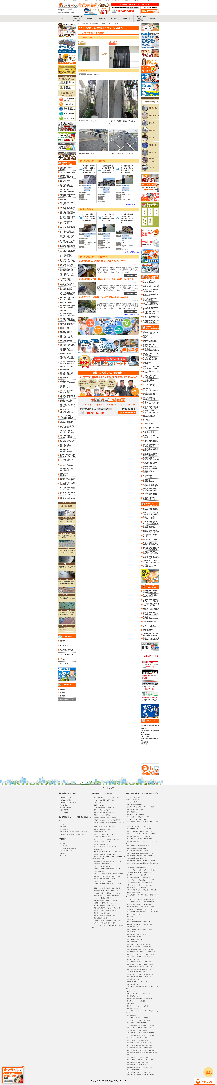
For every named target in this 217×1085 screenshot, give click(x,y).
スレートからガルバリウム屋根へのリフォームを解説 (151, 286)
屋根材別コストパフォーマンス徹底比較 (67, 381)
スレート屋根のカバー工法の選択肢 (151, 371)
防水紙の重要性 (64, 370)
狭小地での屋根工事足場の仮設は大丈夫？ (150, 416)
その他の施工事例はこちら (132, 204)
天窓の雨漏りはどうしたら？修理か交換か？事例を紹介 (142, 890)
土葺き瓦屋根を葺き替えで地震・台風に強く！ (67, 265)
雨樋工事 (152, 130)
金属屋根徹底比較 (132, 1015)
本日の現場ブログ (65, 829)
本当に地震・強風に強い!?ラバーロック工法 (139, 1043)
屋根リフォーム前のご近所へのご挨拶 (149, 517)
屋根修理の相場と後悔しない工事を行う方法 (150, 341)
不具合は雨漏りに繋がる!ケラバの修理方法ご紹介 (67, 208)
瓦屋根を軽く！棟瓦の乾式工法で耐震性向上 (139, 946)
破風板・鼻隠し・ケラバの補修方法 (136, 887)
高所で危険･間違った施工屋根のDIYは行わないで (67, 441)
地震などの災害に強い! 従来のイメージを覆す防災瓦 (141, 951)
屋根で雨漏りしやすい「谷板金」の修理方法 (66, 349)
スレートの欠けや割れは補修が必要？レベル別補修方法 (142, 870)
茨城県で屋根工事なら (66, 650)
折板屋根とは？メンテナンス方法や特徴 (150, 389)
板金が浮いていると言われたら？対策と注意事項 (151, 548)
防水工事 (152, 137)
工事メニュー (127, 18)
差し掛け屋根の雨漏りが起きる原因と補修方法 (67, 324)
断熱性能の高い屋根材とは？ (64, 474)
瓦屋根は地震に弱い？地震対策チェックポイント (151, 458)
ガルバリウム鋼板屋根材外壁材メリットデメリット (151, 317)
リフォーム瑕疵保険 (65, 807)
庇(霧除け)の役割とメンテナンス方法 (65, 279)
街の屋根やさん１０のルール (68, 802)
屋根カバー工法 (154, 115)
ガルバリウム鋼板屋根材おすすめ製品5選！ (150, 308)
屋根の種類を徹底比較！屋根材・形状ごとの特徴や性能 (142, 860)
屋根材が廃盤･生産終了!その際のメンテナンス (67, 400)
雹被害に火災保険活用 (133, 1069)
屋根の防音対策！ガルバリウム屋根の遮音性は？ (151, 321)
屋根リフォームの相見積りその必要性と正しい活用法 (151, 513)
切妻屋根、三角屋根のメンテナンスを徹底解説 (67, 319)
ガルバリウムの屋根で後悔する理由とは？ (66, 422)
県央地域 (62, 692)
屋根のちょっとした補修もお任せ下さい (104, 812)
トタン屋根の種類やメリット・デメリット (150, 385)
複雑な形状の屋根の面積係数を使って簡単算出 (67, 306)
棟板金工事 (152, 152)
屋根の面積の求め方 (66, 302)
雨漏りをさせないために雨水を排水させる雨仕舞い (140, 1050)
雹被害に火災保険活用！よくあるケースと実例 (150, 493)
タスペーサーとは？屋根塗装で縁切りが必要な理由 (140, 899)
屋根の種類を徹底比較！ (147, 363)
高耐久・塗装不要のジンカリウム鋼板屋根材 (67, 436)
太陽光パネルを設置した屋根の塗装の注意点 (150, 394)
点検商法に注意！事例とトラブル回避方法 (105, 817)
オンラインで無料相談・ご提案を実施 (104, 800)
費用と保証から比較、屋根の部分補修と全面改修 (151, 349)
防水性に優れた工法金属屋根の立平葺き (66, 288)
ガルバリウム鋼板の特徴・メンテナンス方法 (139, 961)
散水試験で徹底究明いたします (102, 829)
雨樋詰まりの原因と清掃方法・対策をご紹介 (105, 910)
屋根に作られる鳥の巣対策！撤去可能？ (150, 617)
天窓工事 (152, 167)
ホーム (64, 18)
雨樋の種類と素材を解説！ (101, 918)
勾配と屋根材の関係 (66, 341)
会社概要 (152, 18)
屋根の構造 (63, 199)
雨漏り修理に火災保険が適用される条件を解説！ (150, 489)
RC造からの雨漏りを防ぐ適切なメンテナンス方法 (67, 455)
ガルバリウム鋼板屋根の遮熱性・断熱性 (150, 299)
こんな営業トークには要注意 (150, 535)
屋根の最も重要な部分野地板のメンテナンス (66, 373)
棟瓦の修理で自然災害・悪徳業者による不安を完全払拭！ (142, 911)
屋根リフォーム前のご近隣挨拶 (102, 815)
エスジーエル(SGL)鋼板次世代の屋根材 (67, 426)
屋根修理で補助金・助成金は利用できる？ (150, 498)
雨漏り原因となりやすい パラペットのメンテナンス (107, 890)
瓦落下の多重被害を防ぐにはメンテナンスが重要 (150, 441)
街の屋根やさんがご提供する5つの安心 (76, 18)
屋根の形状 (63, 310)
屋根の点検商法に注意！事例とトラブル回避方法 (150, 543)
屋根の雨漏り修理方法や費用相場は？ (67, 450)
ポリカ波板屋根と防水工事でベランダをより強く (151, 604)
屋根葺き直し (153, 145)
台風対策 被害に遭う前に (100, 832)
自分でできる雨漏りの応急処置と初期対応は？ (150, 485)
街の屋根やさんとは (65, 797)
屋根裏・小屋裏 (64, 328)
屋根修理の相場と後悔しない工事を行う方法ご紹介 (107, 861)
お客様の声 (102, 18)
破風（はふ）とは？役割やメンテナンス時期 (67, 498)
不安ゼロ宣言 (63, 805)
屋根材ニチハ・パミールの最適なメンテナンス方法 (151, 402)
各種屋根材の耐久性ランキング (135, 1008)
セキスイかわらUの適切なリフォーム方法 (138, 817)
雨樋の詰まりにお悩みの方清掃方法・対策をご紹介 (151, 609)
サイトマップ (64, 663)
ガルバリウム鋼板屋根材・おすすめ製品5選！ (139, 836)
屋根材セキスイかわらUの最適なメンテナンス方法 (151, 407)
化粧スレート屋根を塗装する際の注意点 (149, 398)
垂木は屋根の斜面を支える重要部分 (103, 881)
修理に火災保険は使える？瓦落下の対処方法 (151, 445)
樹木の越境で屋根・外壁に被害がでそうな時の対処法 (151, 557)
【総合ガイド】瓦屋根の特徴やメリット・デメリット (141, 858)
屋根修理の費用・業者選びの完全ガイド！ (67, 176)
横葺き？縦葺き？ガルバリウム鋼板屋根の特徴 (151, 312)
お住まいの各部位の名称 (67, 172)
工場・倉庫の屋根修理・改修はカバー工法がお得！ (151, 600)
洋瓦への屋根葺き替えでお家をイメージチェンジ (67, 405)
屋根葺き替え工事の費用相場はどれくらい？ (150, 345)
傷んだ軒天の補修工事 (133, 984)
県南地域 (62, 689)
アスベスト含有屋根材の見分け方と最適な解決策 (67, 362)
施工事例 (89, 18)
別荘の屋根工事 (148, 630)
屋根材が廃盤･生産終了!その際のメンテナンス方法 (140, 906)
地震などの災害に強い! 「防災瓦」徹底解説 (150, 463)
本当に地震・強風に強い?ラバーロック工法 (68, 298)
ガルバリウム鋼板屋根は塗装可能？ (150, 294)
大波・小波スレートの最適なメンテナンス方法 (67, 274)
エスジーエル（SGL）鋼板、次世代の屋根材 (139, 1020)
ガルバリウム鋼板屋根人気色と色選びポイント (150, 303)
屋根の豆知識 (64, 378)
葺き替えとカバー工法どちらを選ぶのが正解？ (150, 358)
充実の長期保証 (64, 810)
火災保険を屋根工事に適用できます (103, 837)
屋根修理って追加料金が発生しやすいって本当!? (150, 552)
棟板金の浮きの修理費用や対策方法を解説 (67, 195)
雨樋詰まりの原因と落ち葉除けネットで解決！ (151, 613)
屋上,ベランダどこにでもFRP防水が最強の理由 (67, 241)
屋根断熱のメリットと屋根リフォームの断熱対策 (67, 479)
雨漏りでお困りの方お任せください (103, 810)
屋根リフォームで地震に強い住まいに (104, 834)
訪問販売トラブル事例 (150, 539)
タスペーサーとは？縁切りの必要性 (66, 222)
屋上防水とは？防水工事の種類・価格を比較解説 (67, 246)
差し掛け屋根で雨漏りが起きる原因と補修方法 (139, 1047)
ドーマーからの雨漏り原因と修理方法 (66, 464)
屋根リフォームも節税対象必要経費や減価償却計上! (151, 638)
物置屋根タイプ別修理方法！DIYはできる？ (150, 591)
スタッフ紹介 (64, 645)
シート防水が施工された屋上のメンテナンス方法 (67, 231)
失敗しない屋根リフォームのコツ (150, 336)
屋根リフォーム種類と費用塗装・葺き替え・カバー (151, 367)
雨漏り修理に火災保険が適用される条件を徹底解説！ (141, 1074)
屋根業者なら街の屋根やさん (68, 848)
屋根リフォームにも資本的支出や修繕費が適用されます (108, 873)
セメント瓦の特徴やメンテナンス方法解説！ (67, 255)
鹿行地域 (62, 696)
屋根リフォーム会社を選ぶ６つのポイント (151, 428)
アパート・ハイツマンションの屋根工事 (150, 626)
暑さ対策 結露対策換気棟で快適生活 (66, 332)
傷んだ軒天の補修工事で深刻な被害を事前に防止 (67, 217)
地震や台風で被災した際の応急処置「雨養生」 (67, 293)
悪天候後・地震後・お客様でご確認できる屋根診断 (140, 807)
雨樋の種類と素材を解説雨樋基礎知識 (67, 483)
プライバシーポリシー (66, 654)
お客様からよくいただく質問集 (135, 814)
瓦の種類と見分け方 (66, 353)
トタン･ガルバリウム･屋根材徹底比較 (66, 417)
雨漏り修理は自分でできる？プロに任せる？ (67, 185)
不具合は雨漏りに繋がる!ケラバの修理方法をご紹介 (141, 901)
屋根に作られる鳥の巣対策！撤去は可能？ (105, 915)
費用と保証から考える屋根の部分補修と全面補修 (107, 876)
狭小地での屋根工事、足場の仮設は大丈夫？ (139, 828)
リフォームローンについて (101, 871)
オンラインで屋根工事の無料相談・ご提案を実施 (150, 509)
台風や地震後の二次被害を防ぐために (150, 449)
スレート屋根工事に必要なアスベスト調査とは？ (67, 488)
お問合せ (62, 659)
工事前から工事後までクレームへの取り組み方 (150, 522)
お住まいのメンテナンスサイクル (136, 991)
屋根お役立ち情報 (148, 432)
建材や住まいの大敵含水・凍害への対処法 (66, 336)
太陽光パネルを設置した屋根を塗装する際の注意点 (107, 920)
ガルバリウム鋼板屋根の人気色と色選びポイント (140, 853)
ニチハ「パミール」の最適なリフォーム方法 (139, 819)
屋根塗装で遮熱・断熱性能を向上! (150, 480)
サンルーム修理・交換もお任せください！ (150, 595)
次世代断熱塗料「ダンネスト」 (148, 476)
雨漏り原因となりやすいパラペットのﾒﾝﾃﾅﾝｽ (67, 236)
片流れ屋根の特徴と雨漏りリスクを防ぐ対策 (67, 314)
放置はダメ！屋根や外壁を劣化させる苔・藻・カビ (140, 1035)
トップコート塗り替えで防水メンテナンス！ (67, 493)
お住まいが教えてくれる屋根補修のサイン (150, 354)
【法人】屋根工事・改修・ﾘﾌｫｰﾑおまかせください (151, 634)
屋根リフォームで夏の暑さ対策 (102, 842)
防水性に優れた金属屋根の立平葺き (136, 1022)
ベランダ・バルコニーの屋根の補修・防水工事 (106, 839)
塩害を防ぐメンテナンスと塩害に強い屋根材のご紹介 (141, 1032)
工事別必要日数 (148, 423)
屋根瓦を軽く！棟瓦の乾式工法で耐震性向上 (150, 454)
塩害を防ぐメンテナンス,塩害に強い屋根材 (67, 391)
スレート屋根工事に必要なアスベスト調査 (138, 956)
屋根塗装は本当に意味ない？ (65, 181)
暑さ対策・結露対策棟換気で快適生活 (137, 934)
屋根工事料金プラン (99, 805)
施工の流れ (114, 18)
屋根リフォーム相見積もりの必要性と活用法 (105, 866)
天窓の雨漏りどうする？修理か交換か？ (67, 469)
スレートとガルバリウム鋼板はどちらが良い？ (150, 281)
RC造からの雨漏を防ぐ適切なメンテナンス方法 (140, 966)
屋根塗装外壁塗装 (152, 160)
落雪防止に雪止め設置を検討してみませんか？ (106, 900)
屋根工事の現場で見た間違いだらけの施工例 (150, 467)
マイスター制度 (64, 812)
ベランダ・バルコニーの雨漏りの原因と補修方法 (67, 250)
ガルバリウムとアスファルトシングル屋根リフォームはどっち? (68, 411)
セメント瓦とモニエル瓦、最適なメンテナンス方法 (140, 880)
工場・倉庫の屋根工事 (150, 621)
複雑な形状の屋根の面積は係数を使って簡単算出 (140, 929)
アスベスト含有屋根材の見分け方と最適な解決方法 (140, 954)
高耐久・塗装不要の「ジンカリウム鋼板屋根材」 (140, 964)
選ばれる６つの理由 (65, 800)
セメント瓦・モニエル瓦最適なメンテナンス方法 (67, 260)
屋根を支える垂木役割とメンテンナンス (66, 445)
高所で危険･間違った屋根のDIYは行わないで (139, 969)
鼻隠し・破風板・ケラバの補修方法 (67, 203)
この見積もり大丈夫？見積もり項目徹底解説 (150, 526)
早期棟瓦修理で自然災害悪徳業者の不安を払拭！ (67, 269)
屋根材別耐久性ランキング (65, 386)
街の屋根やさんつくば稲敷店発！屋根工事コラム (73, 834)
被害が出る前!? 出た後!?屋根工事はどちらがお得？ (151, 531)
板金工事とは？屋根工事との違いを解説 (67, 190)
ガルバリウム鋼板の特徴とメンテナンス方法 (67, 431)
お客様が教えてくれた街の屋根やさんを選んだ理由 (73, 831)
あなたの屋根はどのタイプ (134, 802)
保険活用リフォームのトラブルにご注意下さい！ (140, 1027)
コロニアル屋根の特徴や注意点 (148, 380)
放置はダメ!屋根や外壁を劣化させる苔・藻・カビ (67, 396)
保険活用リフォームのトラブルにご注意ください (151, 561)
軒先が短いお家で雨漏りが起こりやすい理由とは (67, 357)
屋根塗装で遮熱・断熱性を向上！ (136, 939)
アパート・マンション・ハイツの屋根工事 (105, 846)
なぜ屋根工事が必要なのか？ (150, 332)
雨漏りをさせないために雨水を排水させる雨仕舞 (67, 344)
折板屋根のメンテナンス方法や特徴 (136, 875)
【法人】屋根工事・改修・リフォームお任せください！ (108, 851)
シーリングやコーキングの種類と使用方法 (67, 284)
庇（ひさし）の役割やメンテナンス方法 (67, 460)
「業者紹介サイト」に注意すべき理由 (150, 565)
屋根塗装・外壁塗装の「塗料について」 (138, 809)
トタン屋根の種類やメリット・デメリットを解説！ (140, 872)
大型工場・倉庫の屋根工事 (101, 844)
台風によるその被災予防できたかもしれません (151, 436)
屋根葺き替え (153, 108)
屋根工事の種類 (150, 102)
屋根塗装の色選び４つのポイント (148, 471)
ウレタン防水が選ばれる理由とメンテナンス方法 (67, 227)
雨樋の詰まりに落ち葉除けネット (102, 913)
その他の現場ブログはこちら (131, 314)
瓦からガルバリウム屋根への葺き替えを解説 (150, 290)
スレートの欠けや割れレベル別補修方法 (150, 376)
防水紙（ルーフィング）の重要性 (136, 1001)
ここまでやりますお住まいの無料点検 (140, 18)
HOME (80, 23)
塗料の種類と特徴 (150, 656)
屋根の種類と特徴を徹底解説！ (66, 168)
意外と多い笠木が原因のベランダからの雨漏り (67, 212)
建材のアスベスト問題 (66, 366)
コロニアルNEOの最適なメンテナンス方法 (150, 411)
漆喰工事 (152, 123)
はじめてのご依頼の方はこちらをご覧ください (106, 797)
